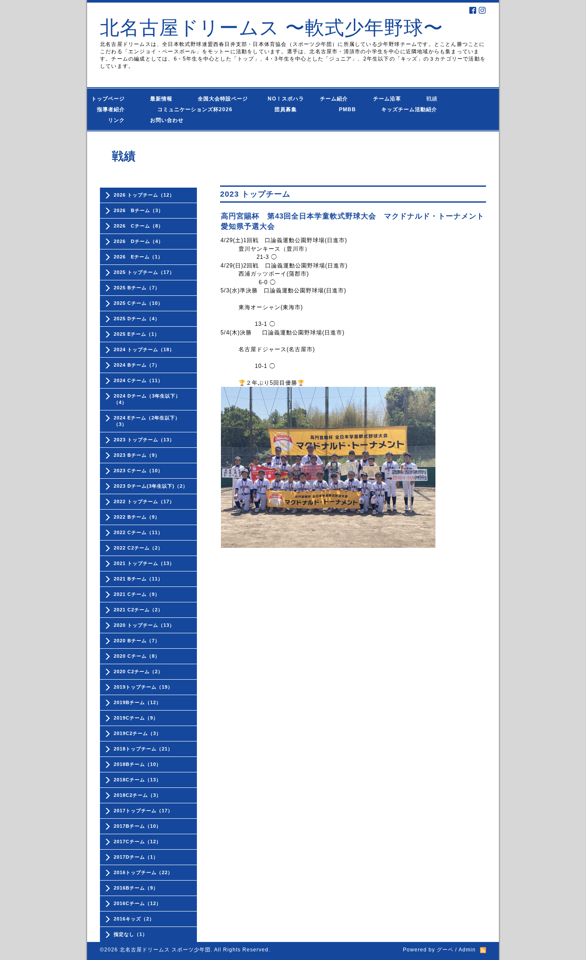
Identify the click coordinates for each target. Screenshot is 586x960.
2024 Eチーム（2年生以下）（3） (147, 421)
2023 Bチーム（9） (137, 455)
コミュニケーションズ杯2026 (189, 109)
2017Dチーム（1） (136, 857)
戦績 (435, 99)
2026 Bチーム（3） (138, 210)
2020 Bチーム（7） (137, 640)
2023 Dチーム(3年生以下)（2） (151, 486)
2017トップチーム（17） (143, 810)
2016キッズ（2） (134, 918)
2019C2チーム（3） (137, 733)
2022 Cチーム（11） (138, 532)
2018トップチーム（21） (143, 748)
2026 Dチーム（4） (138, 241)
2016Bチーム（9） (136, 887)
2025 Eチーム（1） (137, 334)
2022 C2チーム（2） (138, 547)
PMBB (339, 109)
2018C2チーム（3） (137, 795)
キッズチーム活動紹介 (409, 109)
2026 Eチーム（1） (138, 256)
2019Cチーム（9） (136, 717)
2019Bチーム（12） (137, 702)
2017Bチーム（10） (137, 826)
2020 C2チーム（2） (138, 671)
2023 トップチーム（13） (144, 439)
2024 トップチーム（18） (144, 349)
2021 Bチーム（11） (138, 578)
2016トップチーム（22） (143, 872)
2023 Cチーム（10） (138, 470)
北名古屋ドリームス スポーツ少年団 (165, 950)
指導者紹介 (113, 109)
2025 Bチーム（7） (137, 287)
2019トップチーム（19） (143, 687)
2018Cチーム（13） (137, 779)
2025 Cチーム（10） (138, 303)
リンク (116, 120)
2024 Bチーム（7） (137, 365)
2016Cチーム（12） (137, 903)
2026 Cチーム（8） (138, 225)
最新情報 (164, 99)
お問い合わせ (175, 120)
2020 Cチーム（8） (137, 656)
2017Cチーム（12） (137, 841)
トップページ (113, 99)
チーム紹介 (336, 99)
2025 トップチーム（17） (144, 272)
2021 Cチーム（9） (137, 594)
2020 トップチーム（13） (144, 625)
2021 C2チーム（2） (138, 609)
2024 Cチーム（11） (138, 380)
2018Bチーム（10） (137, 764)
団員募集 (277, 109)
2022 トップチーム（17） (144, 501)
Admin (467, 950)
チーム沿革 (390, 99)
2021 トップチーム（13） (144, 563)
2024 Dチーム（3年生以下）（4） (147, 399)
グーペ (445, 950)
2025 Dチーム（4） (137, 318)
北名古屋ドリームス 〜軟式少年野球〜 (271, 28)
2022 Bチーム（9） (137, 516)
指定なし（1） (131, 934)
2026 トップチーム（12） (144, 194)
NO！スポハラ (286, 99)
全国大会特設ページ (225, 99)
